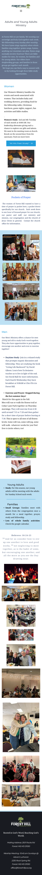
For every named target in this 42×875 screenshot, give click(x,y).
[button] (21, 11)
